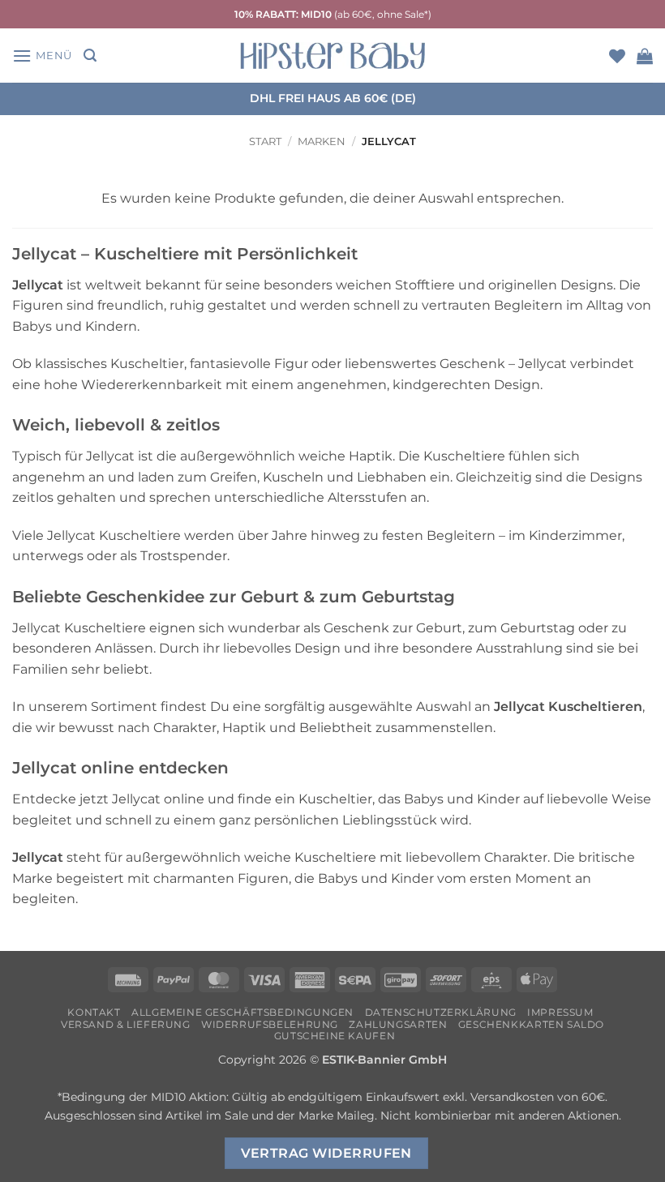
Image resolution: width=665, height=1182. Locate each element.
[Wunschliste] (617, 56)
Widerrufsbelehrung (269, 1024)
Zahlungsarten (398, 1024)
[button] (42, 55)
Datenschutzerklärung (441, 1012)
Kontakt (93, 1012)
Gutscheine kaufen (334, 1036)
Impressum (560, 1012)
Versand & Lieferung (126, 1024)
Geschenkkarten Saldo (531, 1024)
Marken (321, 141)
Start (265, 141)
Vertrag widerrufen (326, 1153)
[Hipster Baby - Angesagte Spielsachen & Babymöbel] (332, 55)
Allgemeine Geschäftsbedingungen (242, 1012)
